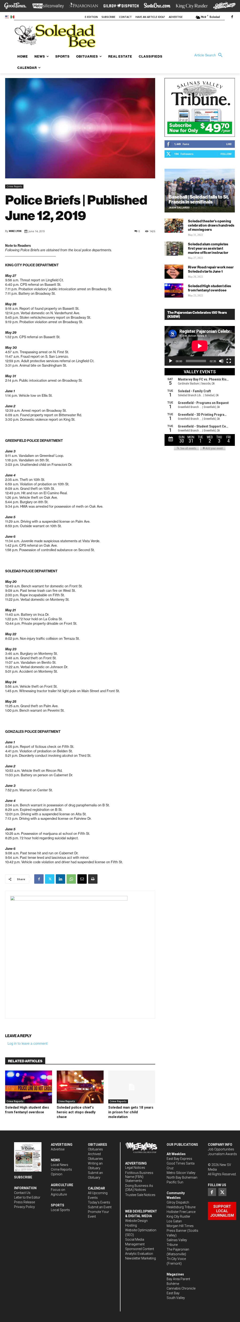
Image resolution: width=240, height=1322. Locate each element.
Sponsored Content (139, 1249)
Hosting (131, 1225)
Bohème (173, 1284)
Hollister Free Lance (181, 1212)
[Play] (170, 361)
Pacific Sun (175, 1182)
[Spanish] (13, 16)
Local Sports (60, 1210)
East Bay (173, 1293)
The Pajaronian (178, 1249)
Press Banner (177, 1230)
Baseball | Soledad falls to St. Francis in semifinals (199, 199)
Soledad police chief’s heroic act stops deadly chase (76, 1112)
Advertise (57, 1149)
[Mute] (221, 361)
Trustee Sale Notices (140, 1195)
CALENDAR (96, 1188)
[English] (8, 16)
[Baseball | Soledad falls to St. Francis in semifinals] (200, 190)
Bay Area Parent (178, 1279)
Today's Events (99, 1202)
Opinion (56, 1174)
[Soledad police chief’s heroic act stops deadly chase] (80, 1087)
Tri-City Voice (176, 1259)
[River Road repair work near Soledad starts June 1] (174, 272)
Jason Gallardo (179, 207)
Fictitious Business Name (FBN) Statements (139, 1177)
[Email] (82, 879)
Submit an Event (100, 1207)
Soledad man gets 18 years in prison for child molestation (130, 1112)
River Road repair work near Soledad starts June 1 (211, 269)
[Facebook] (232, 17)
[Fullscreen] (228, 361)
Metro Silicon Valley (181, 1173)
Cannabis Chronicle (181, 1288)
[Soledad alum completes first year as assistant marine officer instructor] (174, 249)
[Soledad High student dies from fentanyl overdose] (28, 1087)
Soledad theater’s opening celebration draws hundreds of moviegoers (211, 225)
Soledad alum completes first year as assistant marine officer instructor (208, 248)
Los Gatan (174, 1221)
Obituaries (95, 1149)
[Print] (93, 879)
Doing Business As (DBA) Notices (139, 1188)
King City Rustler (178, 1216)
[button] (209, 55)
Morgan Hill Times (180, 1226)
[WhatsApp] (71, 879)
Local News (59, 1165)
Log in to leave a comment (28, 1043)
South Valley (176, 1298)
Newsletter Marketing (140, 1258)
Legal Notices (135, 1167)
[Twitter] (49, 879)
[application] (200, 346)
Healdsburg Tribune (181, 1207)
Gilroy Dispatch (178, 1202)
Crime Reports (14, 186)
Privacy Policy (24, 1207)
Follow (226, 154)
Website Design (136, 1221)
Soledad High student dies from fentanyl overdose (209, 288)
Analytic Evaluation (139, 1253)
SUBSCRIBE (23, 1177)
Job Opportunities (221, 1149)
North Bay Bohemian (182, 1177)
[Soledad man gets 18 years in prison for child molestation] (131, 1087)
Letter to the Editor (27, 1197)
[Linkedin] (60, 879)
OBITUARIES (97, 1144)
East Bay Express (179, 1159)
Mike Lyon (15, 231)
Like (229, 144)
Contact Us (22, 1193)
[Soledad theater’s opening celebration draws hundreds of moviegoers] (174, 226)
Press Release (24, 1202)
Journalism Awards (222, 1154)
